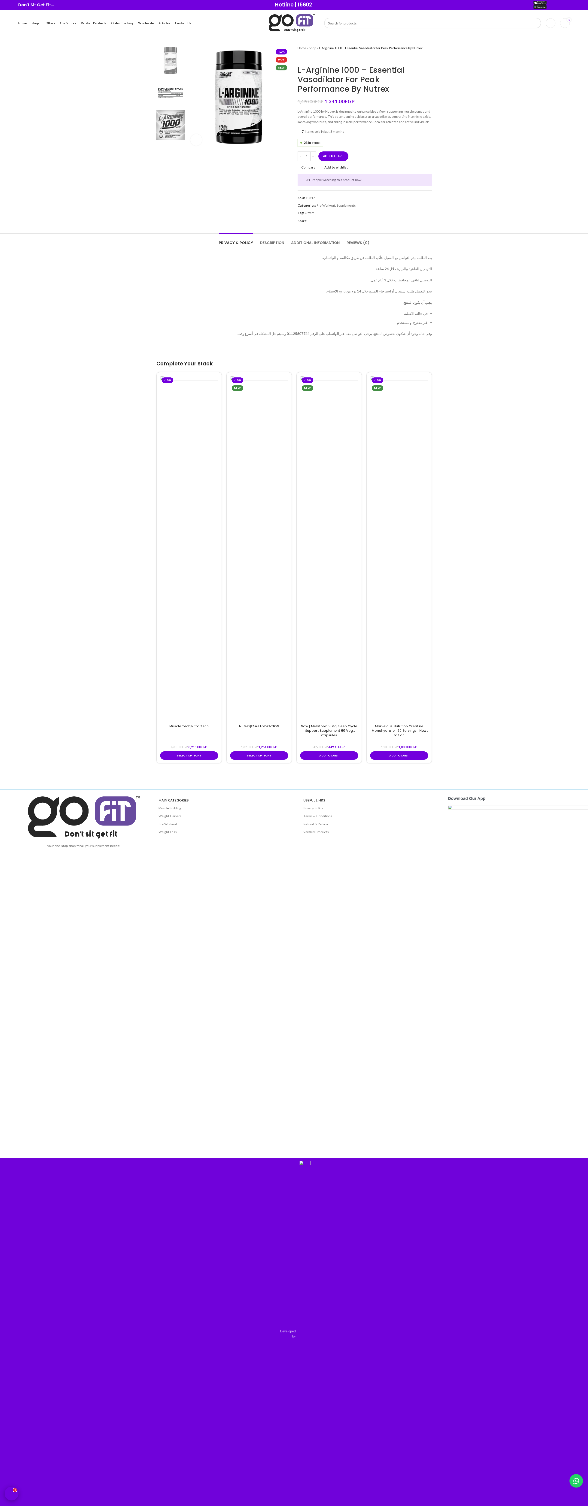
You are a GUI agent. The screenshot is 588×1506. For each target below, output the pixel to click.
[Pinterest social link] (321, 221)
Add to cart (333, 156)
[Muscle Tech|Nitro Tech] (189, 549)
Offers (309, 213)
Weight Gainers (169, 816)
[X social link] (315, 221)
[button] (329, 755)
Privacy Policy (313, 808)
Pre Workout (326, 205)
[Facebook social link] (310, 221)
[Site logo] (292, 23)
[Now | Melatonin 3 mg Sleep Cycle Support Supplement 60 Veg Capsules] (329, 549)
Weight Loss (167, 832)
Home (302, 48)
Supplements (346, 205)
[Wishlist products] (550, 23)
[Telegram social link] (332, 221)
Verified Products (316, 832)
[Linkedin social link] (326, 221)
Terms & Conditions (317, 816)
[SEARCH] (535, 23)
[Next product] (311, 58)
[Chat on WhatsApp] (576, 1481)
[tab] (236, 240)
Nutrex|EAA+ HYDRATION (259, 726)
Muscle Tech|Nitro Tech (189, 726)
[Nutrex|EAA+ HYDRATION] (259, 549)
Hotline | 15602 (293, 4)
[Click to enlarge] (196, 140)
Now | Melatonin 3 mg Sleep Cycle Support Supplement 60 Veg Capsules (329, 731)
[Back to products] (306, 58)
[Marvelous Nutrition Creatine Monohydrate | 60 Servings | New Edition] (399, 549)
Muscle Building (169, 808)
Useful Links (314, 800)
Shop (312, 48)
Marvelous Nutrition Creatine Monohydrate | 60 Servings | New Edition (399, 731)
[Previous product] (300, 58)
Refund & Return (315, 824)
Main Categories (173, 800)
